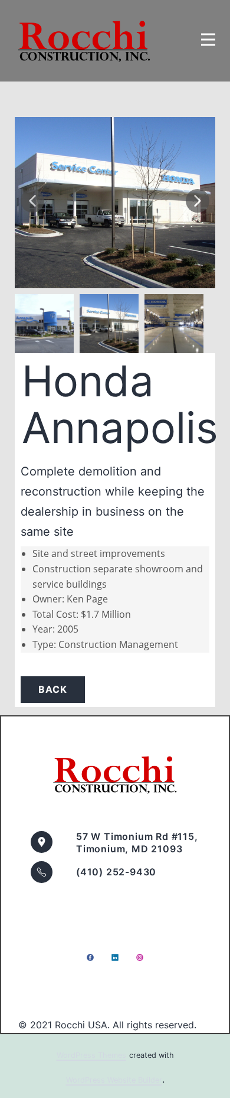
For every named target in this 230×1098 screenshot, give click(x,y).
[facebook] (90, 957)
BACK (52, 689)
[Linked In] (115, 957)
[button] (32, 201)
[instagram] (139, 957)
